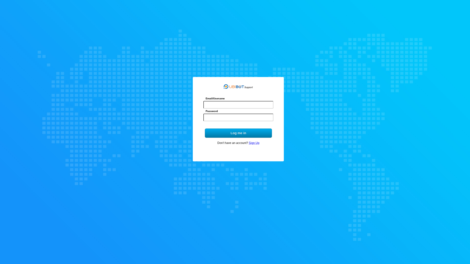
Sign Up (254, 142)
